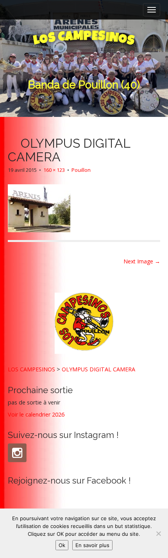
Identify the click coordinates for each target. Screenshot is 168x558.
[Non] (158, 533)
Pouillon (81, 169)
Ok (62, 545)
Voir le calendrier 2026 (36, 414)
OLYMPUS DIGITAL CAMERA (98, 369)
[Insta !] (17, 452)
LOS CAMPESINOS (31, 369)
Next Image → (141, 261)
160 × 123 (54, 169)
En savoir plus (92, 545)
